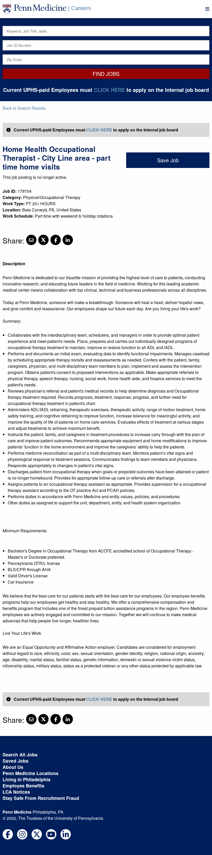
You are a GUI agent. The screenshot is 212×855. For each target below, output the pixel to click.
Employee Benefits (23, 785)
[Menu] (207, 9)
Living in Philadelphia (26, 779)
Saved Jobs (15, 760)
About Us (13, 767)
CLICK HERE (109, 89)
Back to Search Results (24, 108)
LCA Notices (16, 791)
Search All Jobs (20, 754)
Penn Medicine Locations (30, 773)
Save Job (168, 160)
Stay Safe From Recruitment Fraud (41, 798)
